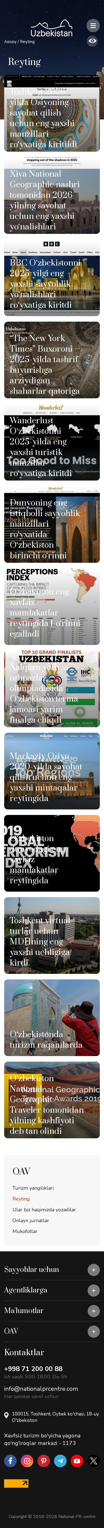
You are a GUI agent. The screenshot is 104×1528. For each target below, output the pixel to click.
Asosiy (10, 41)
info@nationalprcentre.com (41, 1389)
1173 (69, 1443)
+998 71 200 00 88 (33, 1368)
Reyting (27, 41)
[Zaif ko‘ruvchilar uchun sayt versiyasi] (92, 41)
